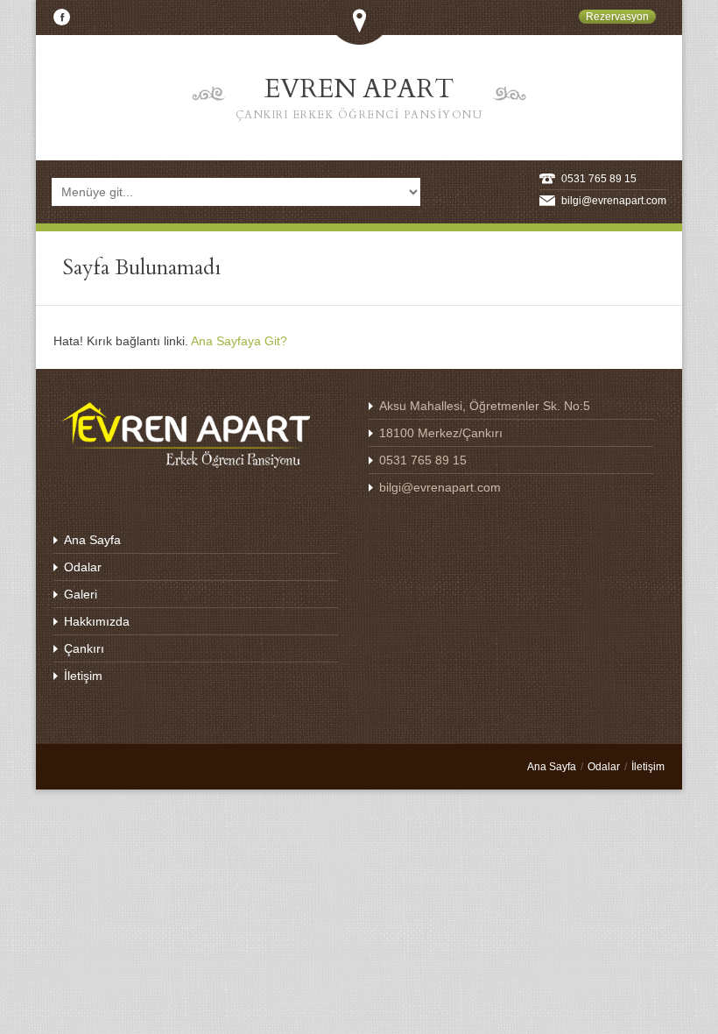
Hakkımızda (97, 621)
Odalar (83, 567)
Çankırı (84, 648)
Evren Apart (359, 96)
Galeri (80, 594)
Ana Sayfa (92, 540)
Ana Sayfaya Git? (239, 341)
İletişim (83, 676)
